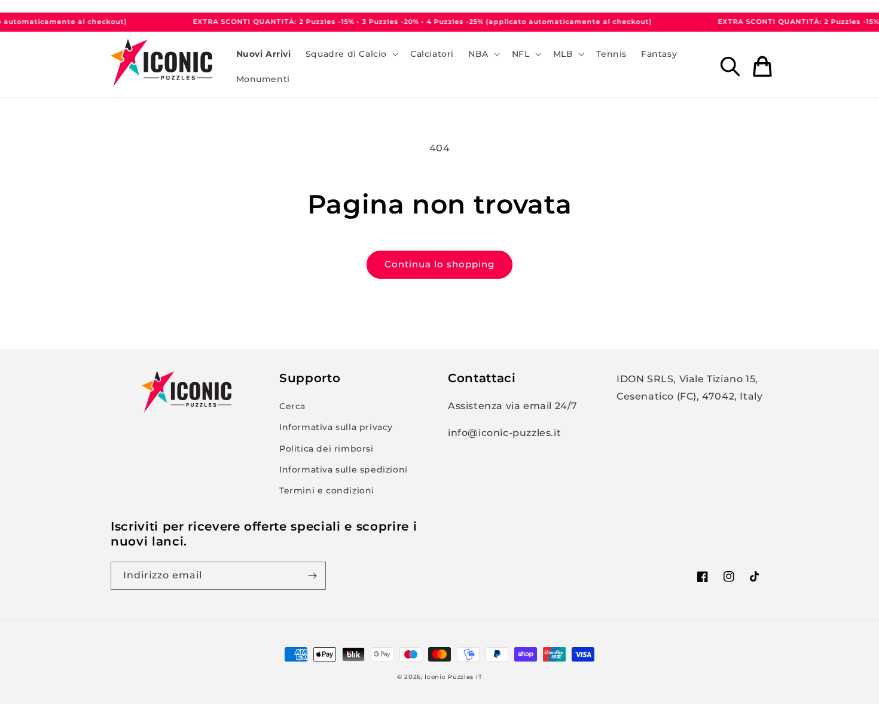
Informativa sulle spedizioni (343, 469)
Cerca (292, 406)
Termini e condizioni (326, 490)
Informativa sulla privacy (336, 427)
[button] (350, 53)
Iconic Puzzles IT (453, 677)
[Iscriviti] (312, 576)
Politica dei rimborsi (326, 448)
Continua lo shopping (439, 264)
